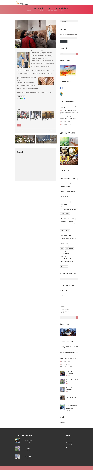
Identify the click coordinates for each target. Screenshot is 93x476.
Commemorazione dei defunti (66, 126)
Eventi (72, 199)
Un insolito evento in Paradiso (67, 261)
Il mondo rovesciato (65, 213)
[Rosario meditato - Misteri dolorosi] (64, 151)
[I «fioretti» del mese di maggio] (73, 160)
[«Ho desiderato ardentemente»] (73, 141)
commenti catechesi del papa (67, 183)
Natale (62, 230)
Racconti (70, 240)
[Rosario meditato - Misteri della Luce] (64, 160)
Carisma (36, 10)
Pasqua (67, 230)
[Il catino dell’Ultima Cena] (73, 151)
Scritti (62, 248)
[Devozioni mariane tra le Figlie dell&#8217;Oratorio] (23, 114)
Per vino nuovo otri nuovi (66, 235)
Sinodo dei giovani (64, 251)
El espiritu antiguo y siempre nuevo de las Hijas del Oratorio (69, 112)
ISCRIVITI (64, 41)
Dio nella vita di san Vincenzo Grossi (68, 191)
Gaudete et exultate (65, 201)
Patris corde (63, 233)
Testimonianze (64, 256)
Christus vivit (69, 181)
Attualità (74, 178)
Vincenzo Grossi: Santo (65, 263)
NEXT (46, 139)
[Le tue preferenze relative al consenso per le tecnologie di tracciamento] (91, 474)
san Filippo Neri (64, 245)
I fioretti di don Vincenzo (66, 206)
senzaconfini (52, 130)
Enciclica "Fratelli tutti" (65, 196)
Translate (69, 23)
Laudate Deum (64, 221)
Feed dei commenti (65, 311)
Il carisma (67, 2)
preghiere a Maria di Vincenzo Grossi (68, 238)
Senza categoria (69, 248)
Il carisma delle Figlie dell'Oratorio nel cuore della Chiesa (68, 210)
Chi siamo (51, 2)
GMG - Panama (64, 204)
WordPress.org (64, 312)
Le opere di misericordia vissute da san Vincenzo (68, 224)
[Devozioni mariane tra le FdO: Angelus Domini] (48, 114)
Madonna (63, 227)
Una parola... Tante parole (66, 258)
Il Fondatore (59, 2)
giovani (73, 201)
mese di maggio (70, 227)
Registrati (63, 306)
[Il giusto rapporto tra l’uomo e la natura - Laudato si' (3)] (64, 141)
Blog (44, 2)
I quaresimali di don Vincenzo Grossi (68, 216)
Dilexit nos (63, 188)
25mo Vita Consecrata (65, 178)
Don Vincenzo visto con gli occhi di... (68, 194)
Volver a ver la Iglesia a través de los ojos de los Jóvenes (71, 397)
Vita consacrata (64, 266)
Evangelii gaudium (64, 199)
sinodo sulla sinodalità (65, 253)
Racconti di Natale (64, 243)
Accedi (62, 307)
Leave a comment (25, 130)
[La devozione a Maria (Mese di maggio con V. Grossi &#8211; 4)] (35, 114)
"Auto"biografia (64, 176)
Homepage (29, 10)
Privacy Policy (62, 422)
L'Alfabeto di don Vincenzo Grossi (67, 218)
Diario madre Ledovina (65, 186)
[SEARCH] (77, 54)
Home (39, 2)
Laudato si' (71, 221)
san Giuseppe (72, 245)
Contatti (74, 2)
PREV (25, 139)
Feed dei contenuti (65, 309)
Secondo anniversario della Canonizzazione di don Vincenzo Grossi (71, 407)
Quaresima (63, 240)
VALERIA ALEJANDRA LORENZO (67, 110)
